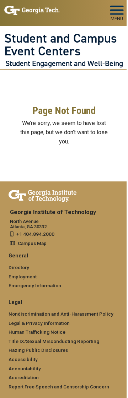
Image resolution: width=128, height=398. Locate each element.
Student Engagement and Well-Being (64, 63)
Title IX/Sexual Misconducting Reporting (54, 341)
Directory (19, 267)
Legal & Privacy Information (39, 323)
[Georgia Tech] (42, 194)
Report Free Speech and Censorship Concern (59, 386)
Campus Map (32, 243)
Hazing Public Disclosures (38, 350)
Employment (23, 276)
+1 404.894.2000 (35, 234)
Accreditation (24, 377)
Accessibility (23, 359)
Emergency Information (35, 285)
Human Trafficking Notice (37, 332)
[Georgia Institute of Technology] (32, 10)
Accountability (25, 368)
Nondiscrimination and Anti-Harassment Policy (61, 314)
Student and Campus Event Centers (60, 45)
